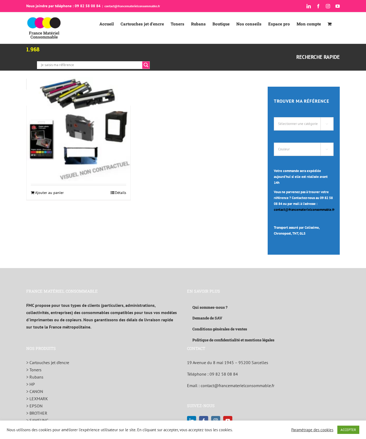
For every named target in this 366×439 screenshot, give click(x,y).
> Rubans (34, 377)
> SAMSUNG (37, 420)
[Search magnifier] (146, 65)
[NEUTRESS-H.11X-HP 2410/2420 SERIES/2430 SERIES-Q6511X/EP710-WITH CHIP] (78, 129)
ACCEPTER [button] (348, 429)
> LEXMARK (37, 398)
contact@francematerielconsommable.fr (132, 6)
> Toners (34, 369)
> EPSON (34, 406)
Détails (120, 192)
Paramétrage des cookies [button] (312, 429)
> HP (30, 384)
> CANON (34, 391)
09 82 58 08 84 (224, 374)
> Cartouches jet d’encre (47, 362)
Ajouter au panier (49, 192)
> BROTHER (36, 413)
